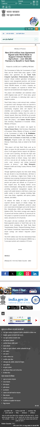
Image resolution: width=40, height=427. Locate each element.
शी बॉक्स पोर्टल (6, 373)
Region (3, 1)
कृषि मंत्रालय (6, 387)
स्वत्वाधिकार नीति (32, 411)
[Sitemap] (6, 7)
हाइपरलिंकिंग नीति (8, 411)
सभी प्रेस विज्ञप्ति (10, 33)
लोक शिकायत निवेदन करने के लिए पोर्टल (12, 370)
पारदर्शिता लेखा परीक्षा (8, 359)
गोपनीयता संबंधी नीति (20, 411)
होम (3, 33)
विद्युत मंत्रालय (6, 403)
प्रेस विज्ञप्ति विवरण (20, 33)
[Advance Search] (9, 7)
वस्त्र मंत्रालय (6, 382)
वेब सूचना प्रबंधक (7, 367)
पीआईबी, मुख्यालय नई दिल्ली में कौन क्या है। (13, 335)
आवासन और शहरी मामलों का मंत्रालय (11, 393)
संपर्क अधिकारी (6, 346)
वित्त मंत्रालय (6, 384)
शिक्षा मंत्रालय (6, 395)
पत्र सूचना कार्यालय (13, 15)
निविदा (17, 413)
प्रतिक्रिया (32, 413)
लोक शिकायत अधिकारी (8, 340)
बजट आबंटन (6, 351)
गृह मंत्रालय (6, 390)
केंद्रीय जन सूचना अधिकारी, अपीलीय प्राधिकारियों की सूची (16, 348)
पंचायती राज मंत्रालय (8, 398)
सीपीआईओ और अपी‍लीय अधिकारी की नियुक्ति (13, 362)
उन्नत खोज (30, 29)
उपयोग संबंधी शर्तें (9, 413)
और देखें (37, 406)
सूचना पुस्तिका (6, 365)
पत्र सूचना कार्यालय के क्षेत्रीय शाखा (11, 338)
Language (20, 1)
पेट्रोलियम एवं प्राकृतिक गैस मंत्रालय (11, 401)
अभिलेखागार (24, 413)
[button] (37, 4)
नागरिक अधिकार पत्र (8, 357)
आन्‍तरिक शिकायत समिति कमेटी (10, 343)
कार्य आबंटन (6, 354)
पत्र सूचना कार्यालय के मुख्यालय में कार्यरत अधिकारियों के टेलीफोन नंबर (19, 332)
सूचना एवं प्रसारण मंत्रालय (9, 379)
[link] (20, 290)
